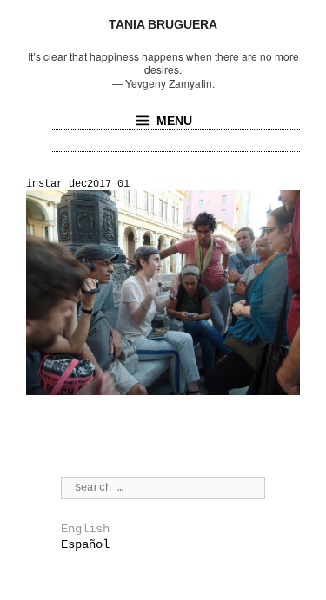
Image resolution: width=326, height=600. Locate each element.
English (85, 529)
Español (85, 544)
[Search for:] (163, 487)
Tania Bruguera (163, 24)
